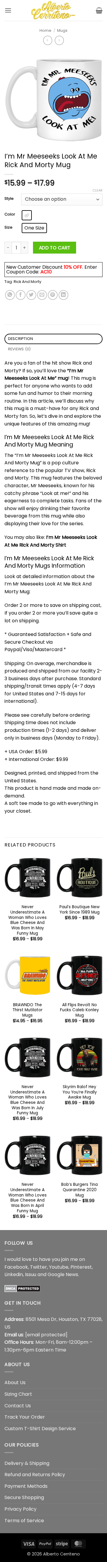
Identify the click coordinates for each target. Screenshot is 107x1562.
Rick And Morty (27, 281)
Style (9, 199)
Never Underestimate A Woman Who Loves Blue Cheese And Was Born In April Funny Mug (27, 1197)
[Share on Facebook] (21, 295)
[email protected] (46, 1334)
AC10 (46, 271)
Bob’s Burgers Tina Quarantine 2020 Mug (79, 1190)
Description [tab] (20, 338)
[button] (8, 10)
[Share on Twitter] (31, 295)
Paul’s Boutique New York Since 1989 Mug (79, 909)
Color (9, 214)
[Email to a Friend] (42, 295)
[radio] (26, 215)
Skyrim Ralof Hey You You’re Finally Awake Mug (79, 1092)
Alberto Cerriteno (61, 1554)
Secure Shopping (24, 1497)
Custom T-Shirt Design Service (40, 1428)
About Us (15, 1382)
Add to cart (54, 248)
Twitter (38, 1267)
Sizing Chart (18, 1394)
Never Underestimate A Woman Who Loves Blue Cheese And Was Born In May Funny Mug (27, 920)
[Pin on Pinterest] (53, 295)
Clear (97, 190)
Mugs (62, 30)
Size (8, 227)
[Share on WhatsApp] (10, 295)
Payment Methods (26, 1486)
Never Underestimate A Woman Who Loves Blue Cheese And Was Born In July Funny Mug (27, 1100)
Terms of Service (24, 1520)
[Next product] (47, 40)
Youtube (58, 1267)
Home (45, 30)
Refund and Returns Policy (34, 1474)
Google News (63, 1274)
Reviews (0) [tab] (19, 349)
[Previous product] (59, 40)
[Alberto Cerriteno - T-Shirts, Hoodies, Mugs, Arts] (53, 10)
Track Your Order (24, 1417)
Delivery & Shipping (26, 1463)
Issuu (30, 1274)
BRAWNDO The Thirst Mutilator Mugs (27, 1010)
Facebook (16, 1267)
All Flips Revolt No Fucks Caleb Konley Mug (79, 1010)
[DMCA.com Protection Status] (22, 1288)
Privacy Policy (20, 1509)
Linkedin (13, 1274)
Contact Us (17, 1405)
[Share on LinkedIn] (63, 295)
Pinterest (81, 1267)
